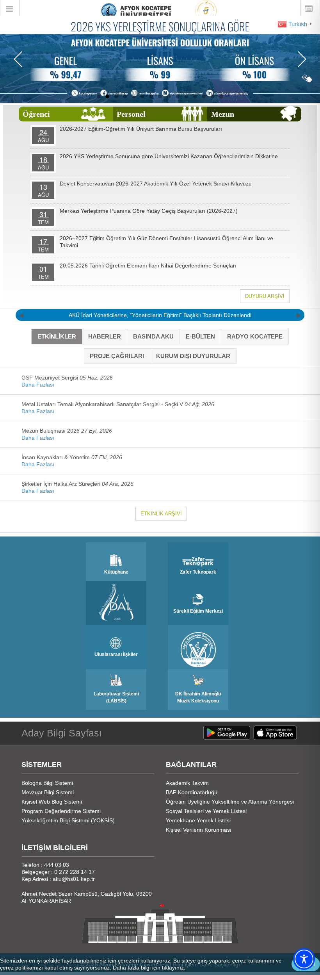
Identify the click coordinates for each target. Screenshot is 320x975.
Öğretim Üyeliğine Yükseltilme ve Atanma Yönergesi (230, 802)
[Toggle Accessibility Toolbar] (304, 959)
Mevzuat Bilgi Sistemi (47, 792)
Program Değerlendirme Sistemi (61, 811)
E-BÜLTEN (200, 336)
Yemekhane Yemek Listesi (198, 820)
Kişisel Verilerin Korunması (198, 830)
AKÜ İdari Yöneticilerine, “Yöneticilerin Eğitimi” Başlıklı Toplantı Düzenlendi (160, 315)
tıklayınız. (173, 967)
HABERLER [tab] (104, 336)
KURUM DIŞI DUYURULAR (193, 356)
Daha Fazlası (37, 384)
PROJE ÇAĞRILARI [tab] (117, 356)
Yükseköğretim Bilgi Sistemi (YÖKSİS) (68, 820)
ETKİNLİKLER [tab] (56, 336)
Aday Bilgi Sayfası (61, 732)
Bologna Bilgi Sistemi (47, 783)
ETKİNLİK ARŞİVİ (161, 514)
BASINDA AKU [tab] (153, 336)
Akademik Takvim (187, 783)
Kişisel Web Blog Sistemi (51, 802)
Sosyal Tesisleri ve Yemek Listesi (206, 811)
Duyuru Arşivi (264, 296)
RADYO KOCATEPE (255, 336)
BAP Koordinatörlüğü (191, 792)
